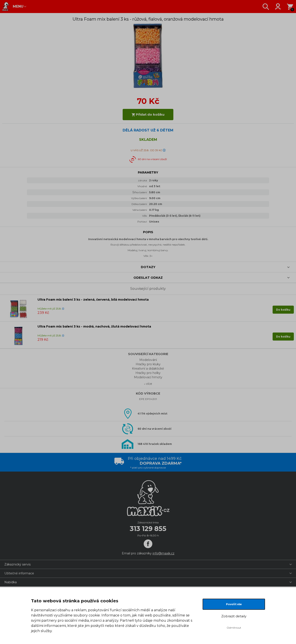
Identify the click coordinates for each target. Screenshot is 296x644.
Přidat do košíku (149, 114)
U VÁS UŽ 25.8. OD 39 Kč (146, 150)
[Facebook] (148, 543)
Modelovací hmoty (148, 377)
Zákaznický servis (17, 564)
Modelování (148, 360)
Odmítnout (234, 627)
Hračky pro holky (148, 373)
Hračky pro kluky (148, 364)
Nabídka (10, 582)
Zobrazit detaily (233, 616)
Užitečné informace (19, 573)
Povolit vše (234, 604)
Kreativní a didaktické (148, 368)
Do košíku (283, 309)
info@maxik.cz (163, 553)
